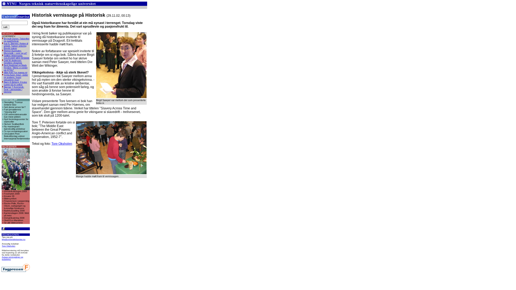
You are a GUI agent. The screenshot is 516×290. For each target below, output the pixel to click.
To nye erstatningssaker (16, 131)
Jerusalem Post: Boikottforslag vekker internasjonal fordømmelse (17, 136)
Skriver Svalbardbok (14, 124)
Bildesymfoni (10, 198)
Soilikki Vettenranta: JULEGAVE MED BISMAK (16, 56)
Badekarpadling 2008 (14, 210)
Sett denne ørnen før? (15, 107)
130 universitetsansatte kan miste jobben (15, 115)
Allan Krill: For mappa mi (15, 72)
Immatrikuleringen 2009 (15, 191)
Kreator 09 (9, 196)
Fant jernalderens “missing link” (12, 110)
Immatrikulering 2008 (14, 218)
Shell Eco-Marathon (13, 220)
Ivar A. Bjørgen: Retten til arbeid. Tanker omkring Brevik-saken (16, 46)
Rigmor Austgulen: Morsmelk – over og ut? (15, 52)
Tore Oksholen (8, 246)
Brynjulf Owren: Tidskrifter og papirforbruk (16, 39)
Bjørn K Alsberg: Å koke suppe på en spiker (15, 83)
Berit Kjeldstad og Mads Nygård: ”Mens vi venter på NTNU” (16, 67)
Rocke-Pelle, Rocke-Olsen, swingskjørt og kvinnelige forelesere (14, 205)
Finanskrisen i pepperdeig (16, 201)
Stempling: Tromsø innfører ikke (13, 103)
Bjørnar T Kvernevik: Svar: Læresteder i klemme (14, 89)
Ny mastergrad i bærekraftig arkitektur (14, 127)
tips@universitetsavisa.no (13, 239)
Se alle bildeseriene (13, 223)
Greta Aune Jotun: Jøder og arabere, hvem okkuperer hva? (16, 77)
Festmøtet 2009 (12, 194)
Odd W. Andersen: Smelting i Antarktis (13, 61)
